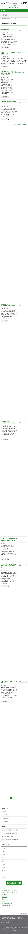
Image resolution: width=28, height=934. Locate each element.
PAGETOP (23, 913)
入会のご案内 (5, 814)
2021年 (3, 848)
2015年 (3, 867)
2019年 (3, 854)
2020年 (3, 851)
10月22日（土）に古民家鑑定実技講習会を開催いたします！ (7, 73)
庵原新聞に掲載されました (8, 29)
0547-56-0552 (15, 7)
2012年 (3, 877)
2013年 (3, 874)
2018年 (3, 857)
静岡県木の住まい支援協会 (8, 836)
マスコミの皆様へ (6, 818)
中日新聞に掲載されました (8, 422)
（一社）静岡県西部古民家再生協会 (10, 833)
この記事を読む (5, 47)
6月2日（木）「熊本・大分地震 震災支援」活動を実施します (9, 566)
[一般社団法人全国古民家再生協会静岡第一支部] (14, 3)
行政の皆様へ (5, 821)
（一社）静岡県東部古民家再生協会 (10, 830)
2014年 (3, 870)
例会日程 (4, 811)
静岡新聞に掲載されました (8, 305)
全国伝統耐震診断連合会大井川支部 (10, 839)
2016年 (3, 864)
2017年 (3, 861)
